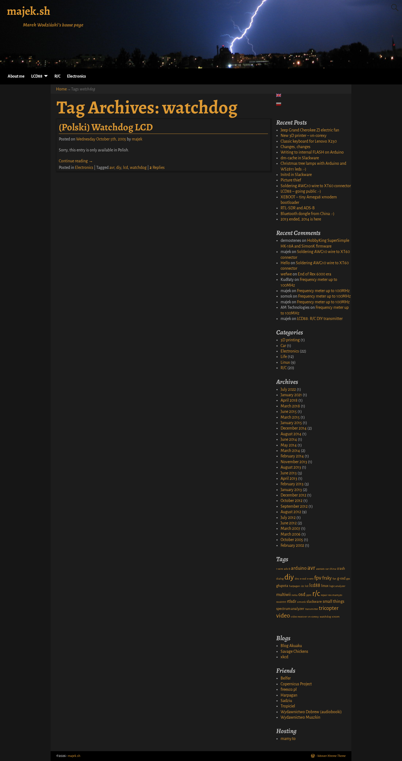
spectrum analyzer (290, 609)
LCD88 (36, 76)
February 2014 (292, 456)
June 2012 (289, 523)
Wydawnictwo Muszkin (300, 717)
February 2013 (292, 484)
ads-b (287, 568)
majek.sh (28, 11)
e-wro (310, 578)
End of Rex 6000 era (314, 274)
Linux (285, 362)
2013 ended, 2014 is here (301, 219)
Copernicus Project (296, 684)
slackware (314, 602)
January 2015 (291, 423)
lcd (125, 167)
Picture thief (291, 180)
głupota (282, 586)
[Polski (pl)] (281, 104)
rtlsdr (291, 601)
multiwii (283, 594)
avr (111, 167)
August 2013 (291, 467)
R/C (57, 76)
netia (295, 595)
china (333, 568)
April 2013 (289, 478)
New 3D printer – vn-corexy (304, 135)
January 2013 (291, 489)
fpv (317, 578)
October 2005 (292, 539)
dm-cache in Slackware (300, 158)
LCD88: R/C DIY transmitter (320, 318)
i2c (302, 585)
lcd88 (314, 585)
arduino (299, 568)
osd (301, 594)
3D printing (290, 340)
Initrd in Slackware (296, 174)
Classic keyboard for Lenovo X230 (309, 141)
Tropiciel (288, 706)
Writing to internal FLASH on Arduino (312, 152)
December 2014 (294, 428)
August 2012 (291, 512)
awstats (320, 568)
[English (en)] (281, 95)
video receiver (299, 616)
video (283, 615)
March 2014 (290, 450)
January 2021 (291, 395)
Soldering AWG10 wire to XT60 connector (316, 186)
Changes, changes (295, 147)
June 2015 (289, 411)
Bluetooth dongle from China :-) (307, 213)
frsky (327, 578)
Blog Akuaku (291, 646)
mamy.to (288, 738)
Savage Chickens (294, 651)
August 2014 (291, 434)
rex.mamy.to (335, 595)
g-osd (341, 578)
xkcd (284, 657)
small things (333, 601)
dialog (280, 578)
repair (324, 595)
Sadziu (286, 700)
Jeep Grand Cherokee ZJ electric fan (310, 130)
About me (16, 76)
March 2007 (290, 528)
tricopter (329, 608)
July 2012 (288, 517)
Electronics (76, 76)
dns (297, 578)
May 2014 (289, 445)
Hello (285, 263)
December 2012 (293, 495)
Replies (157, 167)
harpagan (294, 585)
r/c (316, 594)
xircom (336, 616)
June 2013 (289, 473)
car (327, 568)
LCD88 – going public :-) (301, 191)
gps (348, 578)
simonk (301, 601)
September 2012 (294, 506)
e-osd (303, 578)
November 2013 (294, 462)
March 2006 (291, 534)
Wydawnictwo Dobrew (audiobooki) (311, 712)
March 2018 (290, 406)
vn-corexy (313, 616)
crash (341, 569)
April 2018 (289, 400)
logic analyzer (337, 585)
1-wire (279, 568)
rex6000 (281, 601)
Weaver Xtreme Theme (331, 756)
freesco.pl (289, 689)
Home (61, 89)
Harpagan (289, 695)
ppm (308, 595)
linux (324, 586)
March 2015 (290, 417)
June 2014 (289, 439)
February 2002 (292, 545)
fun (334, 578)
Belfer (286, 678)
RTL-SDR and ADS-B (298, 208)
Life (284, 356)
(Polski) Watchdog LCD (106, 127)
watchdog (138, 167)
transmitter (311, 608)
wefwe (286, 274)
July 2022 (288, 389)
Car (283, 345)
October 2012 (291, 500)
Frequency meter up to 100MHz (323, 291)
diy (118, 167)
